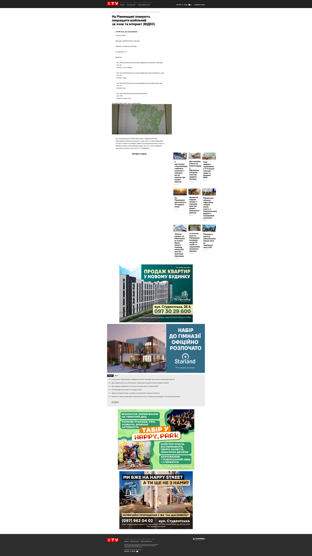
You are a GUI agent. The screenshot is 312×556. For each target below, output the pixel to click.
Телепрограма (131, 5)
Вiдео (116, 375)
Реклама (135, 2)
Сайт (131, 2)
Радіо (127, 2)
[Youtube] (137, 551)
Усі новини (115, 402)
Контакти (145, 2)
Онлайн (150, 2)
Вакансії (140, 2)
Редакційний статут (144, 5)
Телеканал (122, 2)
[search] (192, 5)
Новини (122, 5)
